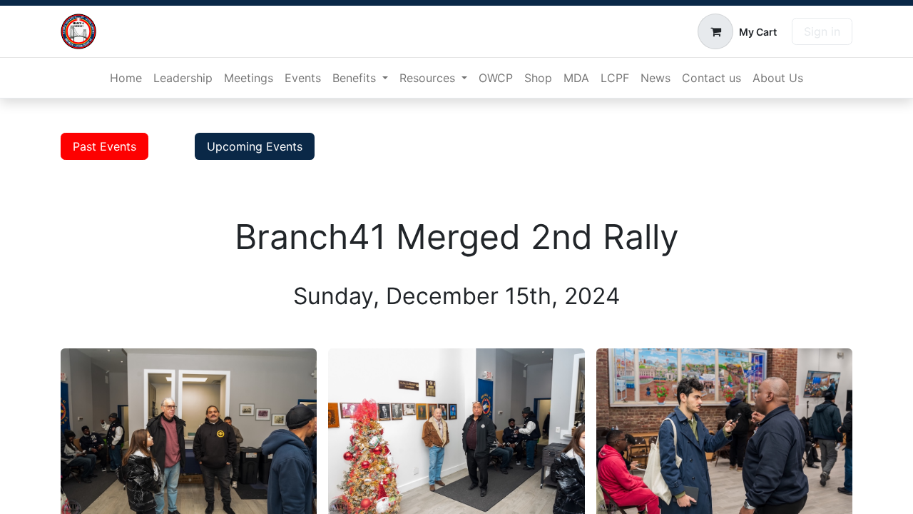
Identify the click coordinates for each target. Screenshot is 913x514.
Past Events (104, 146)
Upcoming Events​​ (254, 146)
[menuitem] (126, 78)
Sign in (822, 31)
